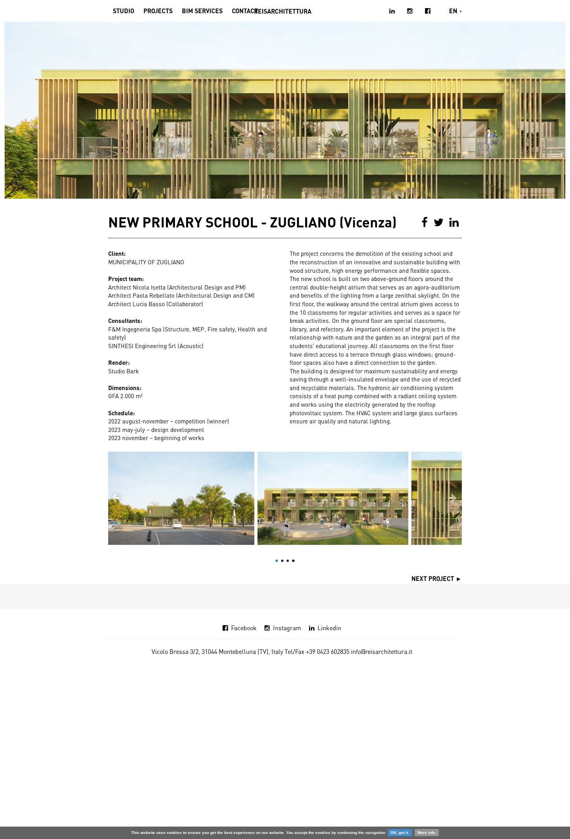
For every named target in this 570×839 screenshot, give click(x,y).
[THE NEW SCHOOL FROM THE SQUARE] (181, 498)
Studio (123, 11)
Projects (158, 11)
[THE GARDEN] (332, 498)
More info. (427, 832)
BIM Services (202, 11)
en (454, 11)
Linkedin (329, 628)
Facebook (244, 628)
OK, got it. (399, 832)
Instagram (287, 628)
